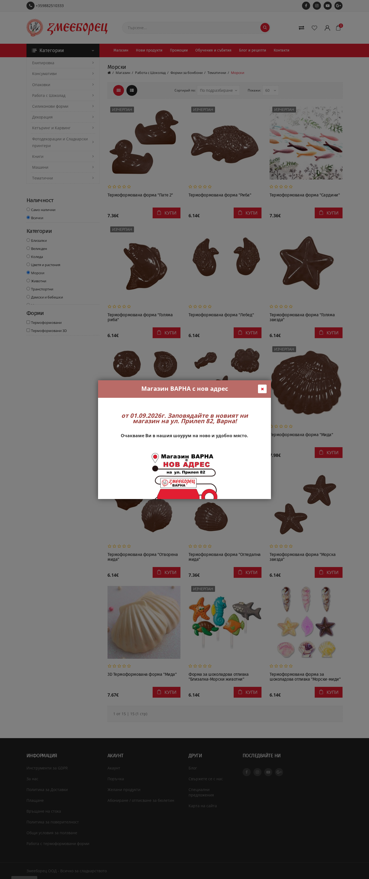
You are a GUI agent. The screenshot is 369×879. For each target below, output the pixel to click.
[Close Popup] (262, 389)
